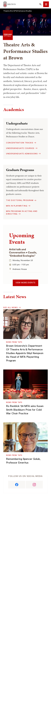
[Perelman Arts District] (8, 34)
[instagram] (34, 484)
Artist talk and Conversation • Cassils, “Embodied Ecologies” (23, 252)
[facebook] (16, 484)
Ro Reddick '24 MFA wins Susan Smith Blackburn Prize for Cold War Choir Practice (24, 410)
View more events (25, 283)
